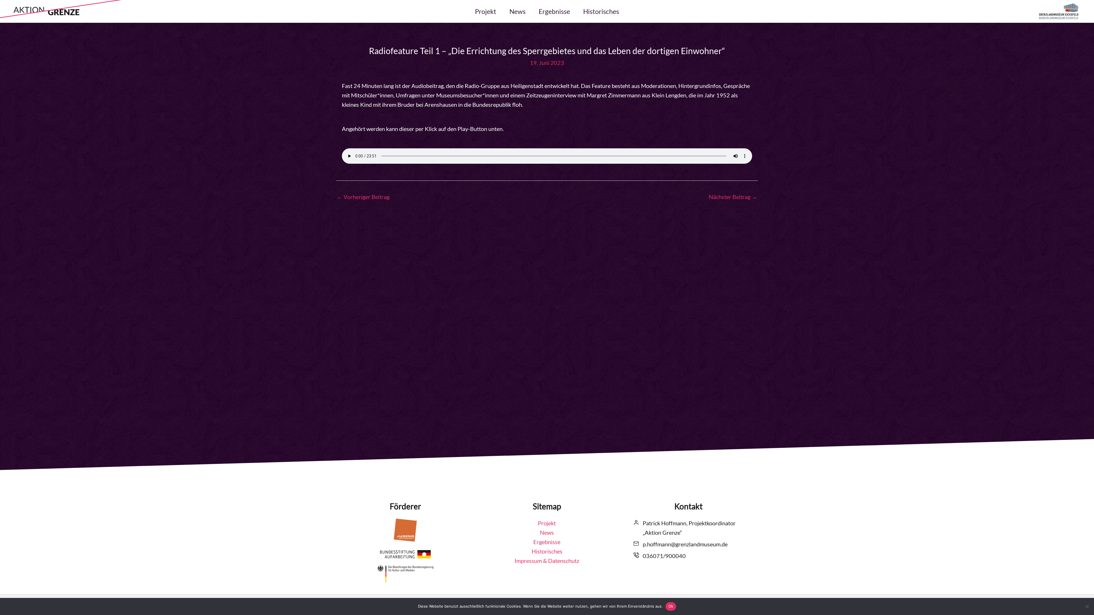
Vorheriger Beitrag (363, 197)
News (517, 11)
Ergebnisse (554, 11)
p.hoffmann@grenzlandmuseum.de (685, 544)
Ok (670, 606)
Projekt (485, 11)
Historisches (601, 11)
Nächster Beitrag (733, 197)
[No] (1087, 606)
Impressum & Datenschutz (547, 560)
